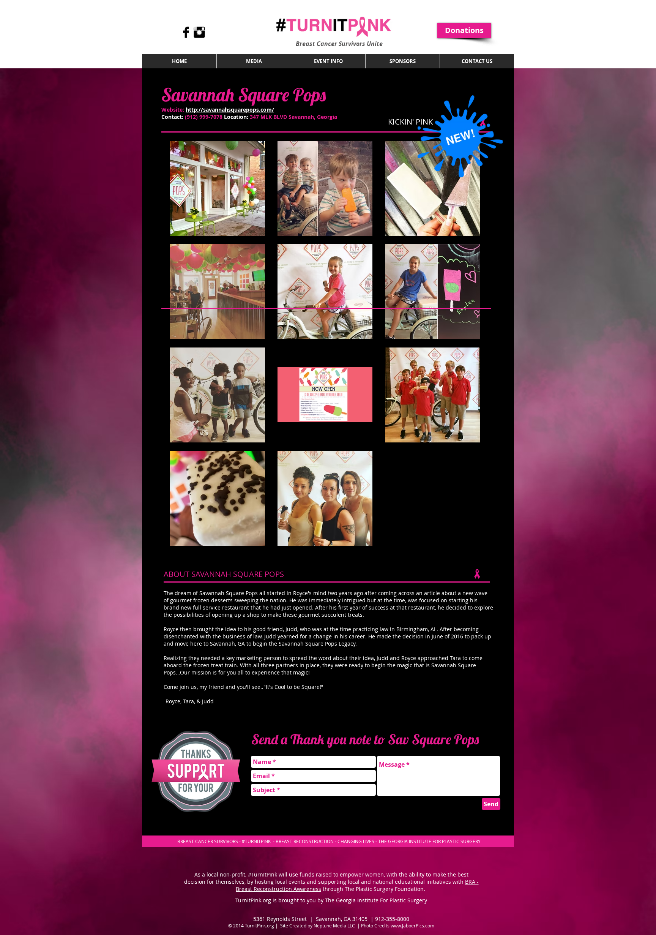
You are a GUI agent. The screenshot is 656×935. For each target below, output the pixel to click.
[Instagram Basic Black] (199, 32)
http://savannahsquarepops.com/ (230, 109)
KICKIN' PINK (410, 122)
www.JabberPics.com (412, 925)
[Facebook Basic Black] (186, 32)
